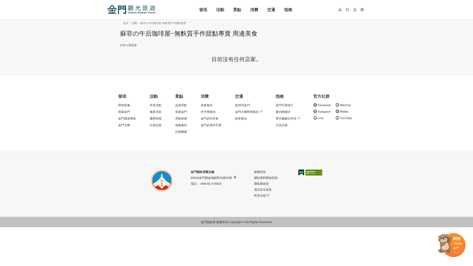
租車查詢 (241, 118)
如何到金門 (242, 105)
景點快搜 (181, 118)
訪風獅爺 (181, 131)
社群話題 (155, 125)
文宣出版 (281, 125)
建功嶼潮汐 (283, 112)
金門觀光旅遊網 (131, 9)
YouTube (346, 118)
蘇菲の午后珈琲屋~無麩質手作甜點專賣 (163, 23)
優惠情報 (155, 118)
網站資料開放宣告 (266, 177)
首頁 (125, 23)
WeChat (345, 105)
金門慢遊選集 (127, 118)
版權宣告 (260, 172)
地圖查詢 (181, 125)
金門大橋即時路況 (247, 112)
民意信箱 (260, 195)
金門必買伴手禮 (211, 125)
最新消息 (155, 112)
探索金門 (124, 112)
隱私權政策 (261, 183)
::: (108, 2)
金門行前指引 (284, 105)
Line (321, 118)
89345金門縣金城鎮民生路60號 (211, 177)
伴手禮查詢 (208, 112)
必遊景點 (181, 105)
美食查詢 (206, 105)
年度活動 (155, 105)
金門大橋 (124, 125)
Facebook (324, 105)
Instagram (324, 111)
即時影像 (124, 105)
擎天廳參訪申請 (286, 118)
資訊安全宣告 (263, 189)
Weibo (344, 111)
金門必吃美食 (209, 118)
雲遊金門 (181, 112)
